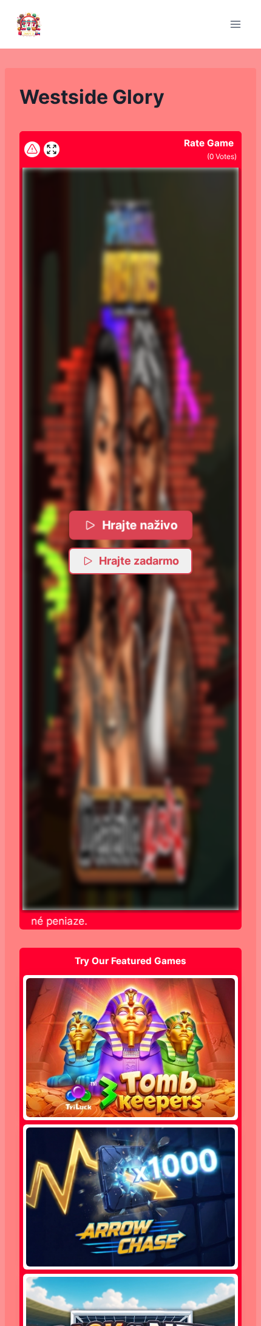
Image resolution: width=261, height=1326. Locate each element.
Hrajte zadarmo (139, 560)
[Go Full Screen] (51, 149)
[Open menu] (235, 24)
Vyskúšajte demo (130, 1047)
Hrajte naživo (140, 525)
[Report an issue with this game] (32, 149)
